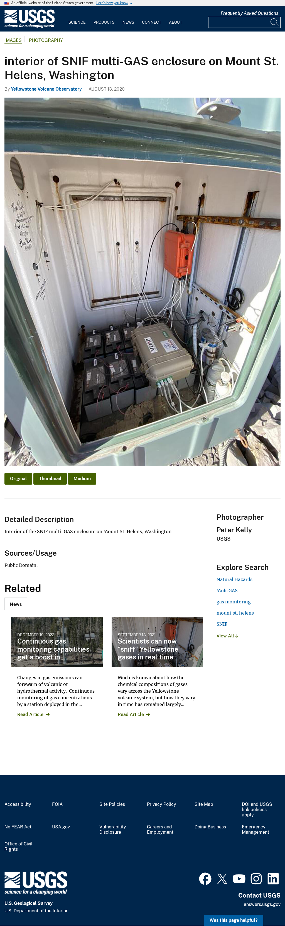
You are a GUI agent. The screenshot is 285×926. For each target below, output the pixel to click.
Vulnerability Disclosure (112, 830)
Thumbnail (50, 478)
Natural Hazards (234, 579)
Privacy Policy (161, 804)
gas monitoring (234, 602)
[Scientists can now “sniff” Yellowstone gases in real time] (157, 642)
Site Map (204, 804)
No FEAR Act (17, 827)
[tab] (15, 604)
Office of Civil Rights (18, 847)
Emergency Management (255, 830)
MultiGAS (227, 590)
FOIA (57, 804)
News (128, 22)
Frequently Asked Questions (249, 13)
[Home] (29, 27)
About (175, 22)
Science (77, 22)
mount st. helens (235, 613)
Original (18, 478)
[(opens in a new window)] (205, 878)
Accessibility (17, 804)
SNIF (222, 624)
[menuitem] (77, 18)
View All (226, 636)
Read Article (30, 714)
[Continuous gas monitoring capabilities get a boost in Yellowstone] (57, 642)
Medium (82, 478)
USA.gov (61, 827)
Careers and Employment (160, 830)
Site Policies (112, 804)
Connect (151, 22)
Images (13, 40)
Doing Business (210, 827)
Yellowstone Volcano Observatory (46, 89)
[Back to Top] (265, 906)
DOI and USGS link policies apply (257, 810)
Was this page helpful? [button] (234, 920)
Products (104, 22)
